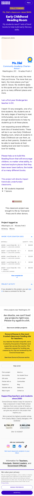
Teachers (23, 461)
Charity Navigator (22, 418)
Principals (7, 463)
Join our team (21, 378)
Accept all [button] (17, 492)
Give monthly (6, 375)
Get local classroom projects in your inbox (17, 452)
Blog (18, 384)
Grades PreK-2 (21, 226)
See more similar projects (17, 328)
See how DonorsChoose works (17, 357)
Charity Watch (11, 418)
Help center (17, 366)
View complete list (17, 275)
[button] (17, 487)
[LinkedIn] (14, 446)
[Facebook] (20, 446)
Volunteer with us (7, 387)
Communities (21, 381)
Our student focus (22, 375)
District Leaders (20, 463)
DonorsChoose (5, 2)
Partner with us (6, 381)
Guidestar (17, 421)
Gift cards (5, 378)
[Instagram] (8, 446)
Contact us (20, 390)
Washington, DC (7, 226)
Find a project (6, 372)
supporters (9, 426)
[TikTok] (25, 446)
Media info (20, 387)
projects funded (25, 426)
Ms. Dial (17, 63)
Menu (29, 3)
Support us (5, 384)
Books (12, 229)
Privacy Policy (5, 483)
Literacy (5, 229)
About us (19, 372)
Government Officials (17, 466)
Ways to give (6, 390)
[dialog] (17, 482)
